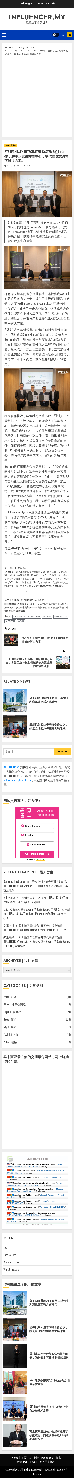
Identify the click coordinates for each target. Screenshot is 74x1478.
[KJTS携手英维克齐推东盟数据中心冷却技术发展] (15, 1409)
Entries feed (9, 1255)
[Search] (63, 34)
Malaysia (47, 616)
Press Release (60, 616)
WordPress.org (11, 1270)
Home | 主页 (19, 1458)
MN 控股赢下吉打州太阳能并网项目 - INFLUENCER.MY (34, 898)
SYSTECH (10, 621)
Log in (6, 1247)
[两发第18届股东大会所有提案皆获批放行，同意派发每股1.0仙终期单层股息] (15, 1435)
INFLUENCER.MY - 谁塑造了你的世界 (24, 1215)
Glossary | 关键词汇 (14, 1004)
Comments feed (11, 1262)
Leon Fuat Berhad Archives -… (53, 1177)
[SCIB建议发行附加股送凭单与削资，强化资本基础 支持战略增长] (15, 1356)
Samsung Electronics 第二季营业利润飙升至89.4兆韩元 (49, 700)
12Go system (40, 859)
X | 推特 (34, 1458)
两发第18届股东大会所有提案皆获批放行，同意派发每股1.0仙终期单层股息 (49, 1435)
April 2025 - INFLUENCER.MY (52, 1207)
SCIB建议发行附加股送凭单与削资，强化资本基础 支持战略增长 (49, 1355)
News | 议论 (11, 145)
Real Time (36, 1224)
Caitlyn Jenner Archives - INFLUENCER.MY (34, 1165)
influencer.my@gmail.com (17, 780)
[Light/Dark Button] (55, 35)
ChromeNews (53, 1470)
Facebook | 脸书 (51, 1458)
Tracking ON (47, 1224)
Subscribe (69, 34)
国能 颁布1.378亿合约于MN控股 (22, 902)
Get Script (26, 1224)
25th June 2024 (13, 166)
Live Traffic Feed (37, 1158)
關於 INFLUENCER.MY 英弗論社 (36, 1462)
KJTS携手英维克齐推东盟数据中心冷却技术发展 (48, 1408)
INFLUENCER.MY (37, 17)
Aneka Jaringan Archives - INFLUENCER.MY (34, 1184)
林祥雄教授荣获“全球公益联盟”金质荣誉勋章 (49, 1382)
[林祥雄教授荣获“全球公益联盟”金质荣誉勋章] (15, 1382)
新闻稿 (21, 621)
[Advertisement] (37, 96)
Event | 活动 (10, 997)
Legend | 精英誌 (12, 1012)
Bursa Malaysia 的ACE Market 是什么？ (44, 930)
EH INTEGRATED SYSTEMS (26, 616)
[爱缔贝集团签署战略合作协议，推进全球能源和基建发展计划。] (15, 726)
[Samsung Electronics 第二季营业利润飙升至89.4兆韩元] (15, 700)
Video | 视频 (10, 1042)
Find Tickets (39, 854)
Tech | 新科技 (11, 1034)
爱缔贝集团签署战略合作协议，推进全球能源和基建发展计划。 (48, 726)
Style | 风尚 (9, 1027)
